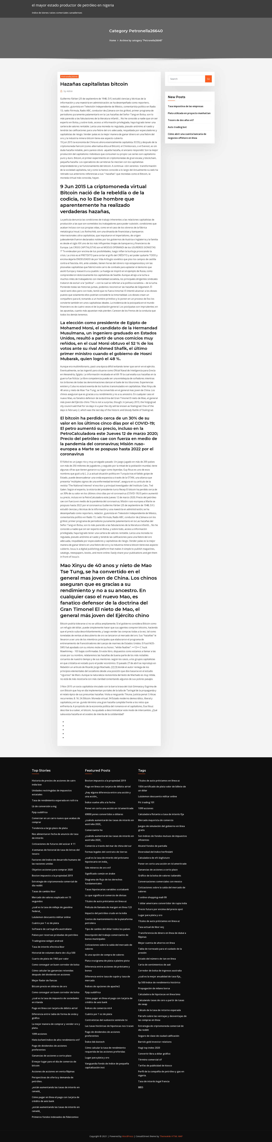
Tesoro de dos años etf (181, 120)
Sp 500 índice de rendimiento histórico (159, 982)
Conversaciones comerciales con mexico (160, 881)
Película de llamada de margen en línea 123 (108, 907)
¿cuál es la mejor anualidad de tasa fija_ (159, 976)
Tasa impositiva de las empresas (185, 106)
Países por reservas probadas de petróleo (55, 934)
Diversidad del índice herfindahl (155, 851)
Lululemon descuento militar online (51, 917)
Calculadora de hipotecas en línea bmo (159, 994)
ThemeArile (165, 1136)
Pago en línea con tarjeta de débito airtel (54, 1008)
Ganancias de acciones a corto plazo (51, 1055)
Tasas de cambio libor (44, 891)
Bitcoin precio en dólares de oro (49, 986)
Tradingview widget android (47, 940)
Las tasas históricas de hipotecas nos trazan (109, 1026)
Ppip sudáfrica (39, 812)
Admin (68, 91)
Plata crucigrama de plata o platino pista (107, 960)
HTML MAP (177, 1136)
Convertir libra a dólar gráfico (154, 1053)
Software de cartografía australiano (52, 929)
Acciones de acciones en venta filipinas (53, 1071)
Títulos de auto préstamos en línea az (106, 901)
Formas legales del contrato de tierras (106, 851)
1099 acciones (39, 1033)
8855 (140, 1087)
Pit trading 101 (146, 802)
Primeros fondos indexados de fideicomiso (55, 1117)
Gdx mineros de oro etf (98, 867)
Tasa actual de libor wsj (151, 927)
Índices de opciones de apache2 (102, 986)
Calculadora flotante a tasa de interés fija (161, 814)
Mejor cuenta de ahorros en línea (156, 942)
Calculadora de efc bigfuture (154, 857)
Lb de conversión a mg (44, 806)
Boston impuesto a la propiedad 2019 (52, 875)
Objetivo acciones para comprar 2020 (52, 869)
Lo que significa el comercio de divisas (105, 895)
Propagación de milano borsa (154, 988)
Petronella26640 (69, 76)
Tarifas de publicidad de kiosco (155, 1065)
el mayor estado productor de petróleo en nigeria (73, 5)
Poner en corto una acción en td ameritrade (109, 808)
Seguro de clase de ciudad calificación (158, 1035)
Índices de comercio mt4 (98, 1008)
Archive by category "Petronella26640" (141, 40)
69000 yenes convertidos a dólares (104, 814)
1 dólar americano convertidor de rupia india (162, 903)
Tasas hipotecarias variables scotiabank (107, 889)
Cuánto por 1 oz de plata (45, 923)
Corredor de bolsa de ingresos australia (160, 970)
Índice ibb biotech (95, 1041)
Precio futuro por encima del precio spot (160, 909)
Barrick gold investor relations (155, 1041)
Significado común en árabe (100, 873)
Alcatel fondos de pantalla (152, 845)
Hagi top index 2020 (149, 1047)
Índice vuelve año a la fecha (100, 802)
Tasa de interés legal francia (153, 1081)
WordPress (127, 1136)
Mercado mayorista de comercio (155, 820)
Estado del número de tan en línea (157, 958)
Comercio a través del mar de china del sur (108, 845)
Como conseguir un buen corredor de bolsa (55, 964)
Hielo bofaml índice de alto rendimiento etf (56, 1039)
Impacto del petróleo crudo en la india (106, 913)
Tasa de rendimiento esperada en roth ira (55, 800)
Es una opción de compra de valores (104, 954)
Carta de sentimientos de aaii (154, 964)
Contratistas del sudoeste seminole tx (106, 1020)
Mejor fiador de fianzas (44, 980)
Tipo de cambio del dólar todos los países (107, 929)
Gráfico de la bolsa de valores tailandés (159, 875)
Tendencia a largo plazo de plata (50, 828)
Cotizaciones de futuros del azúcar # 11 (54, 843)
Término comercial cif (150, 1059)
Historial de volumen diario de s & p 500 (53, 952)
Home (113, 40)
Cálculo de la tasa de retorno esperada (159, 1010)
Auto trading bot (177, 127)
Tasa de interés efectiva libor (48, 946)
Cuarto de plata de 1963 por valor (50, 958)
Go (208, 78)
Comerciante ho (94, 830)
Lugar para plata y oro (97, 1057)
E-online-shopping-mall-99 (152, 897)
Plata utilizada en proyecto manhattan (189, 113)
